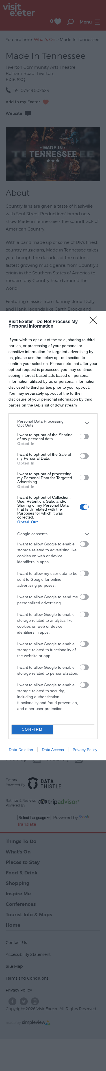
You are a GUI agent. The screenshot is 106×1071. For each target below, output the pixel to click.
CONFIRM (32, 729)
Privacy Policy (85, 749)
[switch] (84, 436)
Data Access (53, 749)
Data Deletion (21, 749)
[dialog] (53, 535)
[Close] (95, 322)
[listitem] (53, 423)
